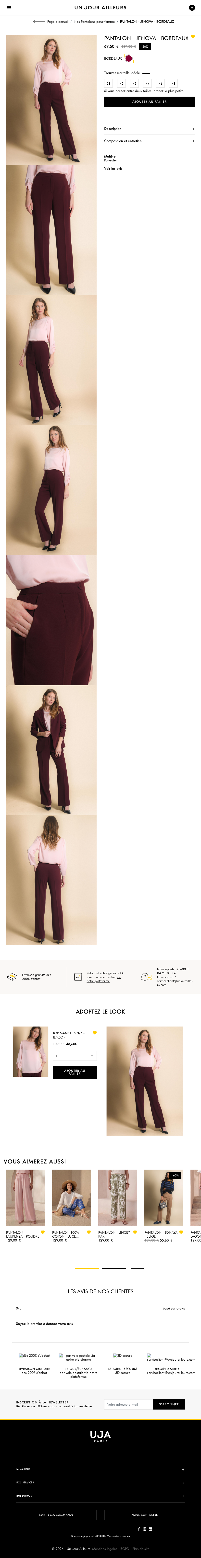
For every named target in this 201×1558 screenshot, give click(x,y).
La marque (23, 1469)
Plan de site (140, 1549)
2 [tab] (114, 1268)
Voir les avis (113, 168)
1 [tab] (87, 1268)
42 (134, 83)
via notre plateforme (104, 979)
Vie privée (113, 1536)
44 (147, 83)
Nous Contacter (145, 1514)
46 (160, 83)
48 (173, 83)
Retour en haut (198, 1485)
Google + (150, 1529)
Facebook (139, 1529)
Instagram (144, 1529)
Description (112, 128)
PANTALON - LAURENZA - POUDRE (22, 1234)
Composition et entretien (123, 140)
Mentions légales (104, 1549)
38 (108, 83)
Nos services (25, 1482)
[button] (149, 72)
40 (121, 83)
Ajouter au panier (149, 101)
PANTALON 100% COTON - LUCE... (65, 1234)
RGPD (124, 1549)
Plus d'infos (24, 1495)
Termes (125, 1536)
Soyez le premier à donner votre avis (44, 1323)
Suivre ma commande (56, 1514)
